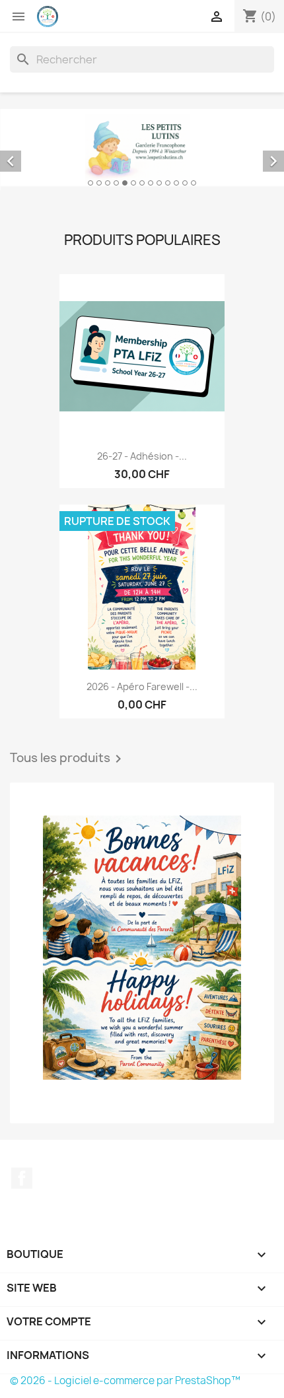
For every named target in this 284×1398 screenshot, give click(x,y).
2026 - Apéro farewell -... (142, 683)
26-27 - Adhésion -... (142, 452)
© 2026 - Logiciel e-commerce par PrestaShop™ (125, 1376)
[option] (142, 147)
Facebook (21, 1174)
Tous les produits (68, 755)
